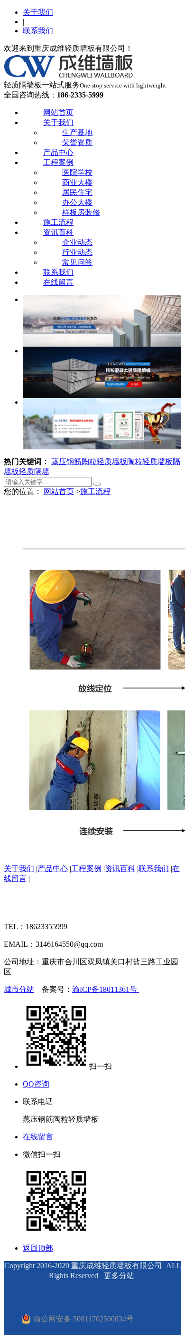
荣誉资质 (77, 142)
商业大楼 (77, 182)
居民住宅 (77, 192)
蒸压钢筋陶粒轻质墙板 (89, 461)
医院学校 (77, 172)
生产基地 (77, 132)
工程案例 (58, 162)
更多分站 (119, 1276)
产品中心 (58, 152)
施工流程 (58, 222)
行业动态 (77, 252)
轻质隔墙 (34, 471)
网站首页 (58, 112)
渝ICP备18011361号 (105, 989)
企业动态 (77, 242)
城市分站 (19, 989)
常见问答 (77, 262)
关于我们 (38, 12)
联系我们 (38, 31)
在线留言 (58, 282)
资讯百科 (58, 232)
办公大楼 (77, 202)
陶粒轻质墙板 (150, 461)
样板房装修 (81, 212)
